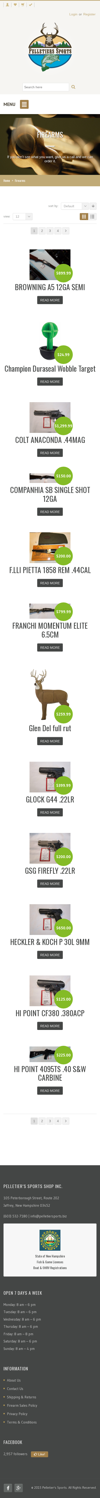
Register (89, 14)
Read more (50, 300)
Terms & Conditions (22, 1422)
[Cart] (23, 5)
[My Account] (7, 5)
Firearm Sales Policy (22, 1405)
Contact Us (15, 1388)
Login (73, 14)
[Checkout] (30, 5)
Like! (41, 1454)
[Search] (73, 87)
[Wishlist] (15, 5)
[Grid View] (84, 216)
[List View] (92, 216)
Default (69, 206)
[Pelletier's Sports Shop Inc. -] (50, 49)
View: (6, 216)
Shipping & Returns (21, 1397)
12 (17, 216)
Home (6, 180)
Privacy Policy (17, 1414)
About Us (14, 1380)
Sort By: (53, 206)
